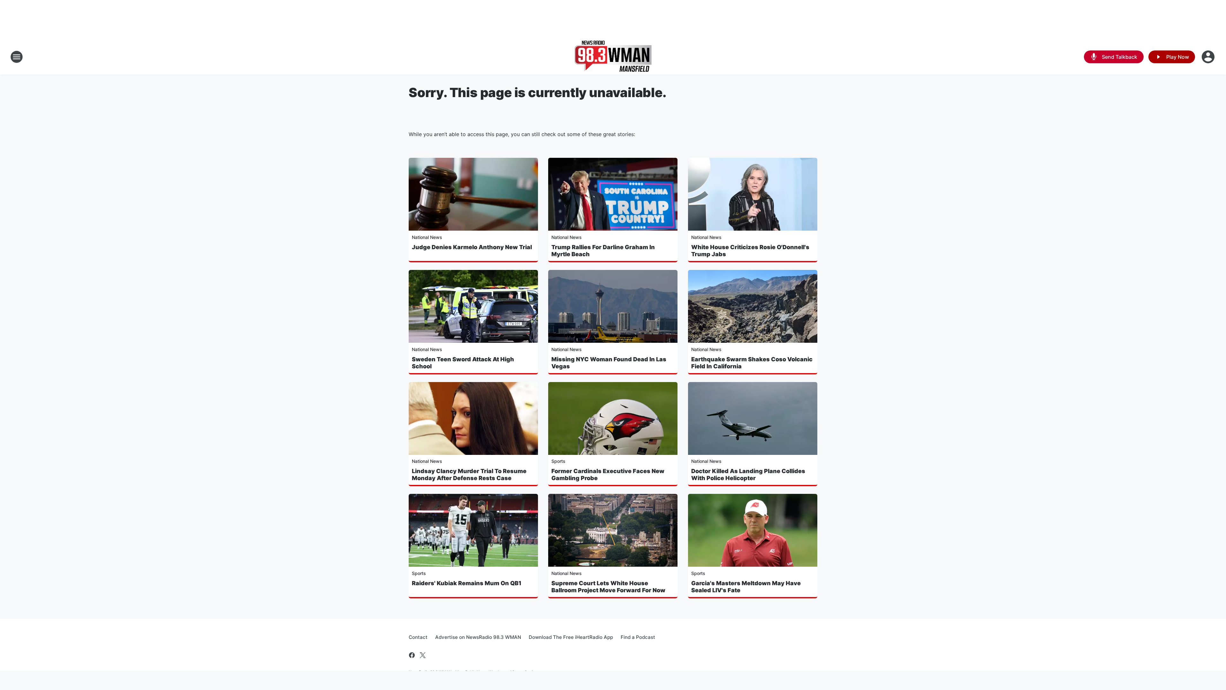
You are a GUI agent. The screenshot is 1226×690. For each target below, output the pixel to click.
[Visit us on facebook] (412, 655)
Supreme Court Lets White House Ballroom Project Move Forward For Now (608, 587)
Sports (558, 461)
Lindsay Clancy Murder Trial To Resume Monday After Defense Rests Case (469, 474)
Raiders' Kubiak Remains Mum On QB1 (466, 583)
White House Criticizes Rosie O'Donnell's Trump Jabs (750, 250)
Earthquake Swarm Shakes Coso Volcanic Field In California (752, 363)
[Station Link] (613, 56)
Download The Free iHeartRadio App (571, 637)
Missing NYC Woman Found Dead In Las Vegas (608, 363)
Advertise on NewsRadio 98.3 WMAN (478, 637)
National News (427, 237)
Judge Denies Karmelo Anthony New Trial (472, 247)
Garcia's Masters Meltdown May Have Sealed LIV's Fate (746, 587)
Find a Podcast (638, 637)
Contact (418, 637)
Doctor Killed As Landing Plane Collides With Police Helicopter (748, 474)
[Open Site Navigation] (16, 56)
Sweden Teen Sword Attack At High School (463, 363)
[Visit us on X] (423, 655)
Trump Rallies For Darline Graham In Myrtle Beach (603, 250)
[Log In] (1209, 56)
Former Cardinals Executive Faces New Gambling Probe (607, 474)
